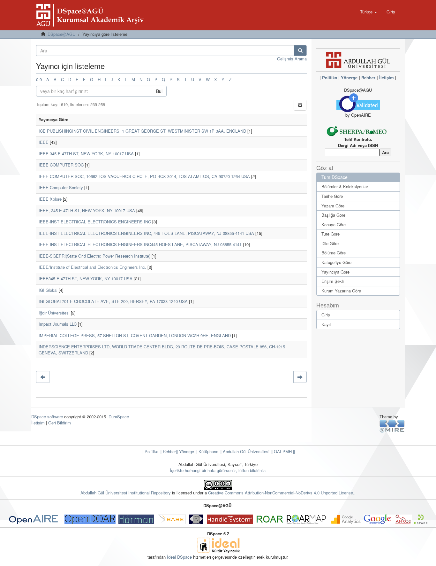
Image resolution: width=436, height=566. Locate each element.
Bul (159, 91)
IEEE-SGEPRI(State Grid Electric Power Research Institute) (94, 256)
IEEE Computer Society (61, 187)
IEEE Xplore (50, 199)
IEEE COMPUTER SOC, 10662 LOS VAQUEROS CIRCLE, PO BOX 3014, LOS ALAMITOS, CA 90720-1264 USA (144, 176)
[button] (368, 12)
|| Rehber (167, 451)
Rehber (368, 77)
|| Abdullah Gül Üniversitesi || (245, 451)
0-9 (39, 79)
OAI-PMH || (284, 451)
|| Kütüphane (206, 451)
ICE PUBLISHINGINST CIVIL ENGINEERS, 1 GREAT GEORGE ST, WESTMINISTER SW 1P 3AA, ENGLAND (142, 131)
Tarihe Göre (332, 196)
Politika (329, 77)
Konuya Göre (333, 224)
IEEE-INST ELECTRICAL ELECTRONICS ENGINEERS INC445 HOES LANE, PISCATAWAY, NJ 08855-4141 (140, 244)
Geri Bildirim (59, 423)
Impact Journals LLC (58, 324)
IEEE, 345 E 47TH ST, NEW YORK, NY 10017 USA (87, 210)
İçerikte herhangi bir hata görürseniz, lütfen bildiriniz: (218, 470)
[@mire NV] (392, 426)
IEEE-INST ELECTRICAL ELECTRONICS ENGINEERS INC (95, 222)
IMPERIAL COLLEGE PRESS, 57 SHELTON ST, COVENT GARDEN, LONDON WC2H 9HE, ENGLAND (135, 335)
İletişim (386, 77)
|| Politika (149, 451)
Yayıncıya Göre (335, 272)
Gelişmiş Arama (292, 59)
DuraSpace (119, 417)
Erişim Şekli (332, 281)
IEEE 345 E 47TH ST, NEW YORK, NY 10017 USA (86, 154)
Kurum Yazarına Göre (341, 291)
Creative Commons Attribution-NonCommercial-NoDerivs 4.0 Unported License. (281, 493)
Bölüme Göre (333, 253)
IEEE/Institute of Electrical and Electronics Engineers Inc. (92, 267)
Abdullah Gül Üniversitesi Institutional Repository (125, 493)
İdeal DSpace (179, 557)
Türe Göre (330, 234)
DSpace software (47, 417)
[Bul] (300, 50)
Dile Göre (330, 243)
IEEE (44, 142)
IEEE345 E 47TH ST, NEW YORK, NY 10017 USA (85, 278)
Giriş (325, 315)
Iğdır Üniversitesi (54, 313)
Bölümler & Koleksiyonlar (344, 186)
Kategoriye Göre (336, 262)
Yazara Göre (332, 206)
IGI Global (48, 290)
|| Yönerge (185, 451)
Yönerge (349, 77)
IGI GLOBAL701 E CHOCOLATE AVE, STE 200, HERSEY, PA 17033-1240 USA (113, 301)
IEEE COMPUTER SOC (61, 165)
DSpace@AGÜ (61, 34)
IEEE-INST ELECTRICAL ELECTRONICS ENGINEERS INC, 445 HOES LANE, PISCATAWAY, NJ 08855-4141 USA (146, 233)
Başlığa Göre (333, 215)
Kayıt (326, 324)
